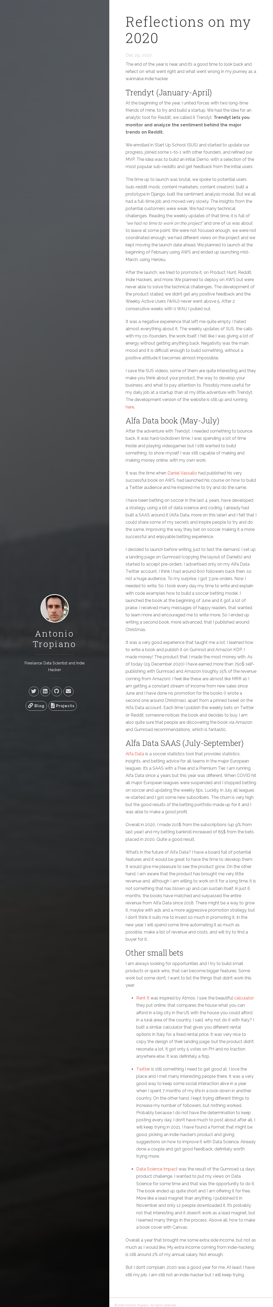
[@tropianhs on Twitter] (34, 691)
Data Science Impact (157, 1169)
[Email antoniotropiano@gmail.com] (68, 691)
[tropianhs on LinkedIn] (45, 691)
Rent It (142, 998)
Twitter (143, 1069)
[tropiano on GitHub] (57, 691)
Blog (39, 705)
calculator (244, 998)
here (130, 407)
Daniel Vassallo (182, 473)
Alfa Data (135, 753)
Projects (64, 705)
